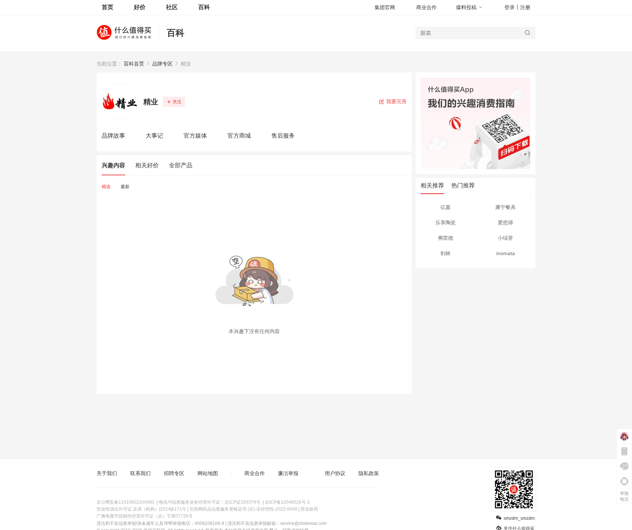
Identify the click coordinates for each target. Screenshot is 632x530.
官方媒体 (195, 135)
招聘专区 (174, 473)
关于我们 (107, 473)
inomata (505, 253)
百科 (175, 33)
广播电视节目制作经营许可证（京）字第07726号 (145, 516)
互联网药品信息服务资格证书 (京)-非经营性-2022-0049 (243, 509)
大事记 (154, 135)
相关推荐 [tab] (432, 185)
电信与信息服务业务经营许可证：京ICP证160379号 (209, 502)
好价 (140, 7)
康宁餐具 (505, 207)
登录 (509, 7)
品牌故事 (113, 135)
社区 (172, 7)
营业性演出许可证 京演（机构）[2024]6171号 (141, 509)
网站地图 (208, 473)
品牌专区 (162, 64)
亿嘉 (445, 207)
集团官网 (385, 7)
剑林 (445, 253)
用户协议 (335, 473)
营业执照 (309, 509)
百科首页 (134, 64)
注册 (525, 7)
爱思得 (505, 222)
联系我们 (140, 473)
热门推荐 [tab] (463, 185)
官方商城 (239, 135)
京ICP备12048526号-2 (287, 502)
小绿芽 (505, 238)
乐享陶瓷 (445, 222)
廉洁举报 (288, 473)
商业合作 (426, 7)
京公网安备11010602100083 (125, 502)
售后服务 (283, 135)
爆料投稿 (466, 7)
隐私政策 (368, 473)
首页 (107, 7)
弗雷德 (445, 238)
